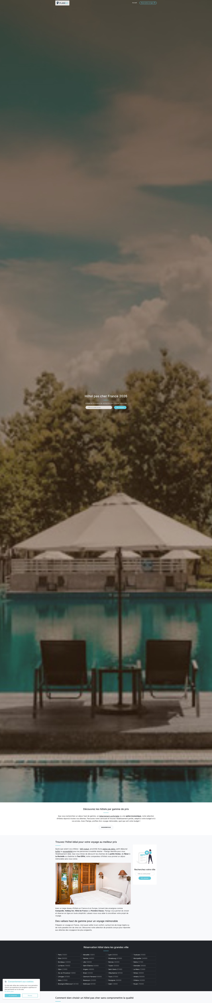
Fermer (30, 995)
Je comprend (12, 995)
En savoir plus (9, 991)
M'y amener (120, 407)
